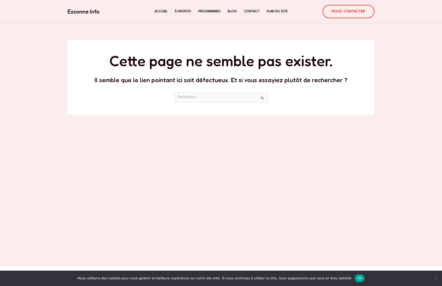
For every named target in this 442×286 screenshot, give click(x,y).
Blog (232, 11)
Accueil (161, 11)
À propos (183, 11)
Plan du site (277, 11)
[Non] (435, 278)
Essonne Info (84, 11)
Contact (252, 11)
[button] (348, 11)
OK (359, 278)
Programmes (209, 11)
